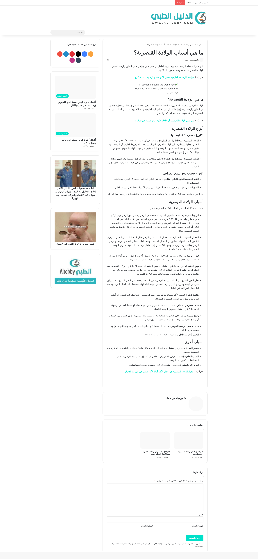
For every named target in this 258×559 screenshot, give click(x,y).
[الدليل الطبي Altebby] (178, 17)
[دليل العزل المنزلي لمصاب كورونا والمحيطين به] (188, 440)
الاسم (201, 514)
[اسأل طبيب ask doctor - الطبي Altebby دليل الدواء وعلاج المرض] (75, 271)
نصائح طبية (175, 44)
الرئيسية (198, 44)
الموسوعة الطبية (187, 44)
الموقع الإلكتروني (147, 526)
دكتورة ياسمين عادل (192, 60)
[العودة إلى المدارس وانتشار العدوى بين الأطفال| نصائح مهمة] (155, 440)
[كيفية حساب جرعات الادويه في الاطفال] (75, 227)
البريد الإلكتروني (197, 526)
